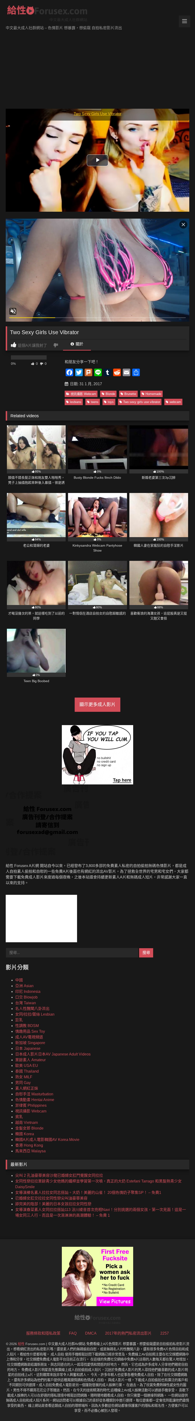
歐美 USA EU (26, 1066)
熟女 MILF (23, 1077)
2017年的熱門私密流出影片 (128, 1333)
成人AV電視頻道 (29, 1037)
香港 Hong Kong (29, 1145)
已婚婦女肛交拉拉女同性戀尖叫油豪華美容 (51, 1198)
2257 (164, 1333)
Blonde (110, 394)
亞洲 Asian (24, 986)
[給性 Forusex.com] (97, 14)
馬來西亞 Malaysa (30, 1151)
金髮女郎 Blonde (29, 1128)
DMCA (91, 1333)
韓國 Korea (24, 1134)
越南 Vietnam (26, 1123)
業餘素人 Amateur (30, 1060)
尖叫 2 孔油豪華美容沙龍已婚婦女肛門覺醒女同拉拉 (59, 1175)
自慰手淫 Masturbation (34, 1094)
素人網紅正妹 (26, 1088)
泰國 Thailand (27, 1071)
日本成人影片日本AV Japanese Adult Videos (53, 1054)
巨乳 (19, 1020)
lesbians (75, 402)
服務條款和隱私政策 (43, 1333)
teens (94, 402)
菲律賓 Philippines (31, 1105)
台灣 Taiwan (25, 1003)
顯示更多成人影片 (97, 704)
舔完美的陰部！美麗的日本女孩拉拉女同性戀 (53, 1204)
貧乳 (19, 1117)
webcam (175, 402)
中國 (19, 980)
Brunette (130, 394)
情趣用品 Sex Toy (30, 1031)
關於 (79, 344)
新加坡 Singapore (30, 1043)
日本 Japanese (27, 1048)
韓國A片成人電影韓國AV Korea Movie (47, 1140)
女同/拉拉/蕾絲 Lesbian (34, 1014)
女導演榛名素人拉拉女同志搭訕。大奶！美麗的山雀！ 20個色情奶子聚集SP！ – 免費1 (88, 1193)
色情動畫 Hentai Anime (34, 1100)
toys (111, 402)
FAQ (73, 1333)
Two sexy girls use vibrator (141, 402)
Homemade (153, 394)
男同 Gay (23, 1083)
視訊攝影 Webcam (83, 394)
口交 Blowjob (26, 997)
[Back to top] (180, 1407)
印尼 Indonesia (27, 992)
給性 (21, 1344)
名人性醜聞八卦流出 (32, 1009)
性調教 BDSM (27, 1026)
